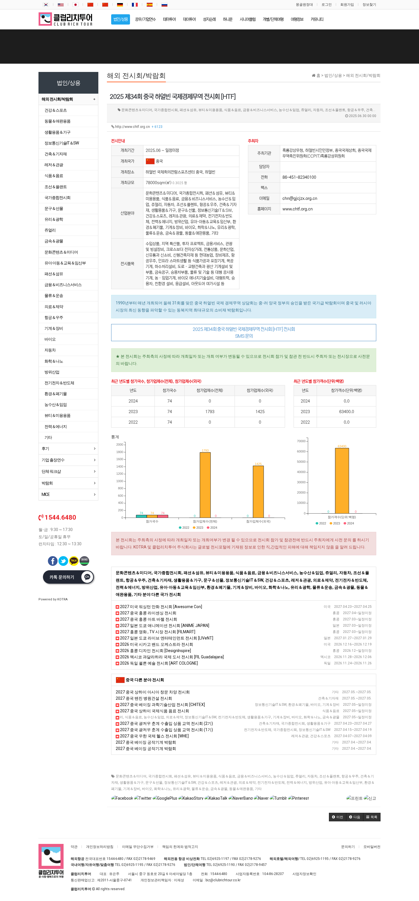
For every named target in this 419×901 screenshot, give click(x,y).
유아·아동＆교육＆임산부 (343, 783)
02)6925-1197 (218, 859)
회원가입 (347, 5)
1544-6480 (115, 859)
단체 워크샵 (51, 471)
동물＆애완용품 (241, 789)
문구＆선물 (153, 783)
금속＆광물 (218, 789)
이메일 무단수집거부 (138, 847)
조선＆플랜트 (329, 776)
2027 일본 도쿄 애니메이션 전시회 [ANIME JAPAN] (164, 625)
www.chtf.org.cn (297, 209)
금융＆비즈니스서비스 (254, 776)
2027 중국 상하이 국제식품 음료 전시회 (154, 711)
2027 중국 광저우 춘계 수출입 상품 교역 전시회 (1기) (166, 729)
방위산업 (315, 783)
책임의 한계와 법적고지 (180, 847)
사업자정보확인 (304, 874)
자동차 (312, 776)
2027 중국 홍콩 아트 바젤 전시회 (148, 619)
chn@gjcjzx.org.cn (299, 198)
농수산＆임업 (283, 776)
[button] (337, 817)
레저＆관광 (228, 783)
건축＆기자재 (55, 154)
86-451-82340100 (299, 177)
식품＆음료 (226, 776)
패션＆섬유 (182, 776)
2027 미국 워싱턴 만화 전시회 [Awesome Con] (160, 606)
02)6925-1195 (318, 859)
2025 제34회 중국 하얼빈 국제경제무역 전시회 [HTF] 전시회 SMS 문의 (244, 333)
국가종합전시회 (160, 776)
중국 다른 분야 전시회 (145, 679)
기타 (258, 789)
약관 (74, 847)
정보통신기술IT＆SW (180, 783)
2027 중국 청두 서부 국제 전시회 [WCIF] (152, 717)
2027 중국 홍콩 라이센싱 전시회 (147, 613)
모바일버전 (372, 847)
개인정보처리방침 (99, 847)
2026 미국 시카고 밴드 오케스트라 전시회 (156, 644)
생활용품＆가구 (132, 783)
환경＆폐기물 (55, 393)
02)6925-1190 (224, 865)
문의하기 (348, 847)
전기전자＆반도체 (271, 783)
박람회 (47, 483)
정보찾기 (369, 5)
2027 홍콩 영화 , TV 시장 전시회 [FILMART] (157, 632)
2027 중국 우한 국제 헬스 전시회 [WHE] (154, 736)
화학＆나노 (162, 789)
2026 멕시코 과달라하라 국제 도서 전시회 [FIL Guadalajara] (171, 657)
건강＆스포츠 (208, 783)
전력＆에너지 (296, 783)
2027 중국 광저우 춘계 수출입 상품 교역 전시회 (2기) (166, 723)
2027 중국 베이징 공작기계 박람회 (146, 742)
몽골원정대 (304, 5)
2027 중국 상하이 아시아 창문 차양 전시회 (153, 692)
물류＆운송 (200, 789)
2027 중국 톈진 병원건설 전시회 (144, 698)
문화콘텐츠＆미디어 (131, 776)
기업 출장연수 (53, 460)
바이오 (147, 789)
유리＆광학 (181, 789)
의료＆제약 (247, 783)
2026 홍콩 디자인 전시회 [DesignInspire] (155, 650)
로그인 (327, 5)
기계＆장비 (131, 789)
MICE (46, 494)
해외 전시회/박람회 (57, 99)
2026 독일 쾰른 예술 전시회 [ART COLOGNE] (158, 663)
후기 (45, 448)
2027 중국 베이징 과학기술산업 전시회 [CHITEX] (162, 704)
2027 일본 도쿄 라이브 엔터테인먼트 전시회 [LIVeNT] (166, 638)
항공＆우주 (350, 776)
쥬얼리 (300, 776)
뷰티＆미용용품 (205, 776)
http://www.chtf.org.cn (138, 127)
